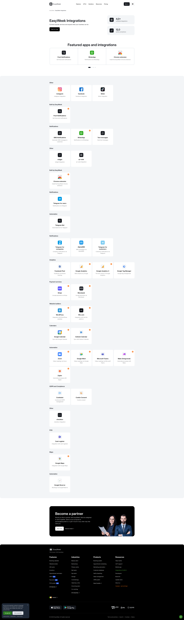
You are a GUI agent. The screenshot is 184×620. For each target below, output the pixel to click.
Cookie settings (6, 616)
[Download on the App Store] (55, 608)
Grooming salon (75, 586)
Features (78, 4)
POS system (53, 583)
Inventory (51, 570)
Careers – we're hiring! (121, 586)
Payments (53, 580)
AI (85, 4)
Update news (118, 579)
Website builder (53, 564)
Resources (99, 4)
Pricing (106, 4)
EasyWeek (51, 10)
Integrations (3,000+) (121, 570)
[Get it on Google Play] (69, 608)
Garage (73, 576)
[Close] (27, 605)
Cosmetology (75, 579)
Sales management (98, 576)
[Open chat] (181, 617)
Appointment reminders (55, 573)
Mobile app (118, 567)
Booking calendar (54, 560)
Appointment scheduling (99, 564)
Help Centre (118, 560)
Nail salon (74, 570)
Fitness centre (75, 567)
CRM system (96, 579)
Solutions (91, 4)
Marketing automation (99, 567)
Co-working (74, 589)
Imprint (121, 617)
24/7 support (118, 564)
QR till (52, 576)
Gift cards (52, 567)
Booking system (97, 560)
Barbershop (74, 564)
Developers (118, 573)
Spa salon (74, 573)
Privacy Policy (20, 616)
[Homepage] (55, 4)
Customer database (98, 570)
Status (133, 617)
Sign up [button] (127, 4)
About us (117, 583)
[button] (89, 67)
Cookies (127, 617)
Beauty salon (74, 560)
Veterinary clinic (75, 583)
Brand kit (117, 576)
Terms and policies (113, 617)
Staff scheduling (97, 573)
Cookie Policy (13, 616)
